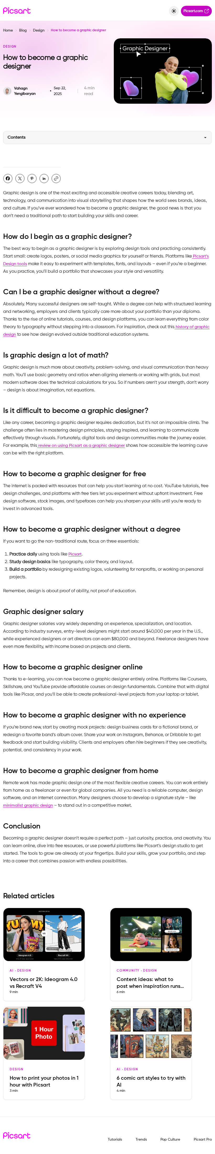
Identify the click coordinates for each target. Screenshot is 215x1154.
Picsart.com (193, 11)
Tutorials (115, 1139)
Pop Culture (170, 1139)
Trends (141, 1139)
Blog (23, 30)
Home (8, 30)
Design (39, 30)
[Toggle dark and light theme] (174, 11)
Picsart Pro (203, 1139)
